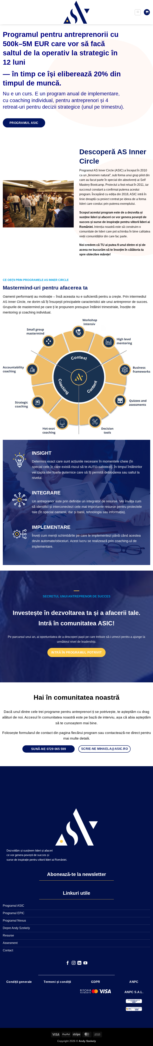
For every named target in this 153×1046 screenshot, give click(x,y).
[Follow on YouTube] (85, 963)
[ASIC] (76, 12)
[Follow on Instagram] (74, 963)
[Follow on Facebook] (68, 963)
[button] (138, 12)
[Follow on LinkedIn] (79, 963)
